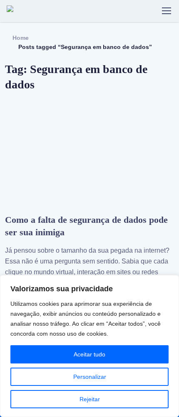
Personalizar (89, 376)
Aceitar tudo (89, 354)
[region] (89, 346)
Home (20, 37)
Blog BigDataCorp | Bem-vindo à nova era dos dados (47, 11)
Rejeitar (90, 399)
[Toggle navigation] (166, 10)
